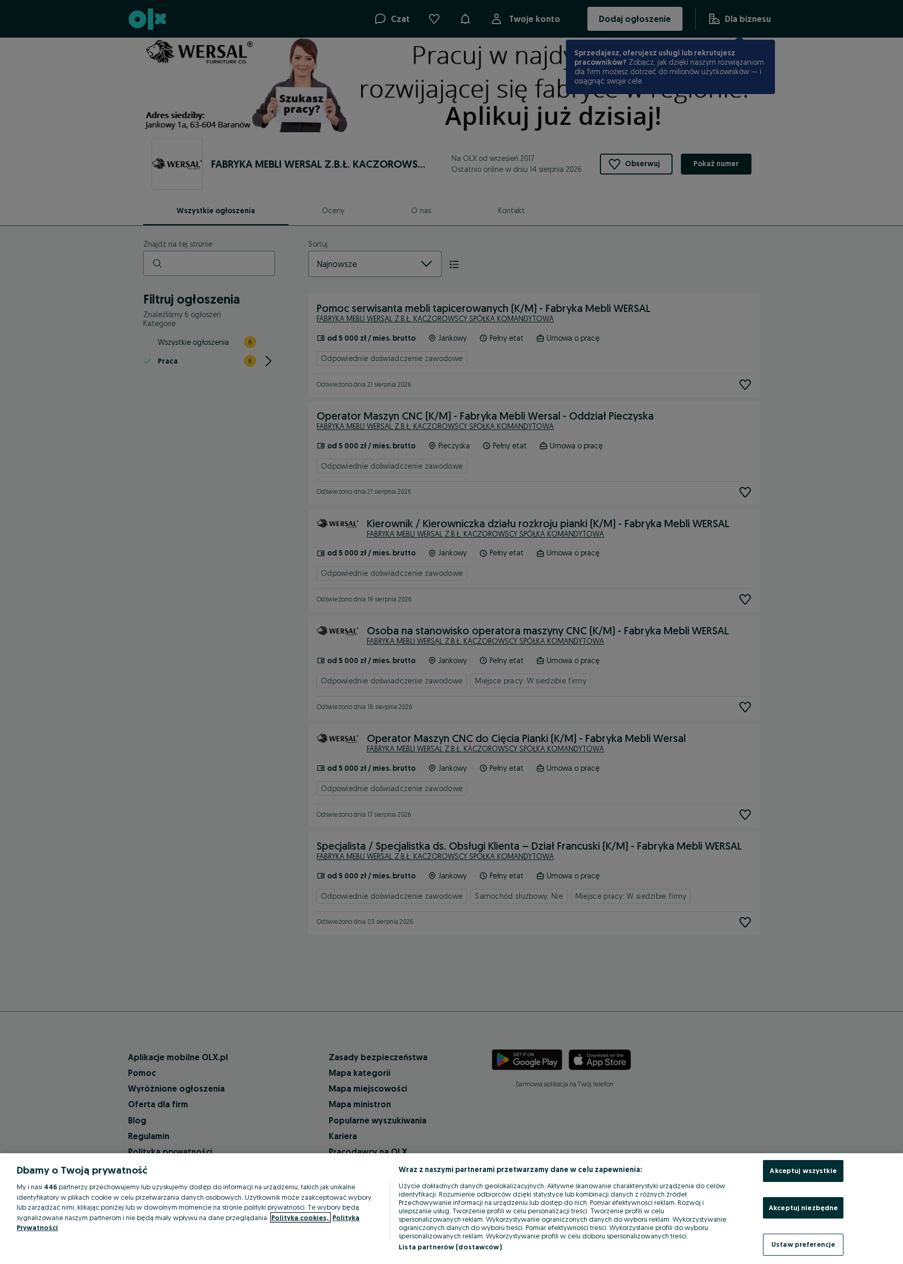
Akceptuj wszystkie (803, 1170)
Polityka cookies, (300, 1217)
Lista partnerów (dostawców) (450, 1247)
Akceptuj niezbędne (803, 1207)
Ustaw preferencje (803, 1244)
